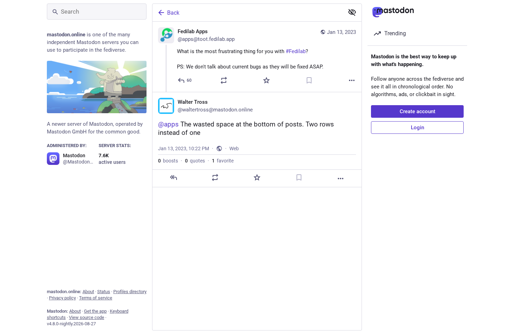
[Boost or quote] (224, 80)
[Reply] (173, 177)
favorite (223, 161)
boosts (168, 161)
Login (417, 127)
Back (173, 12)
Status (103, 291)
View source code (86, 317)
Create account (417, 111)
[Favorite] (266, 80)
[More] (352, 80)
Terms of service (95, 297)
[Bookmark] (309, 80)
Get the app (95, 311)
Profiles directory (130, 291)
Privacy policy (62, 297)
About (88, 291)
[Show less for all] (352, 12)
